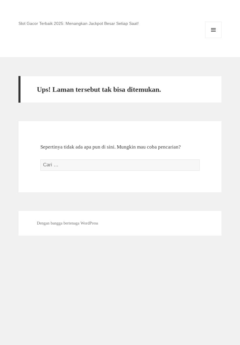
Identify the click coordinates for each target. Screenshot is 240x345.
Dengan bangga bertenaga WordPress (67, 223)
